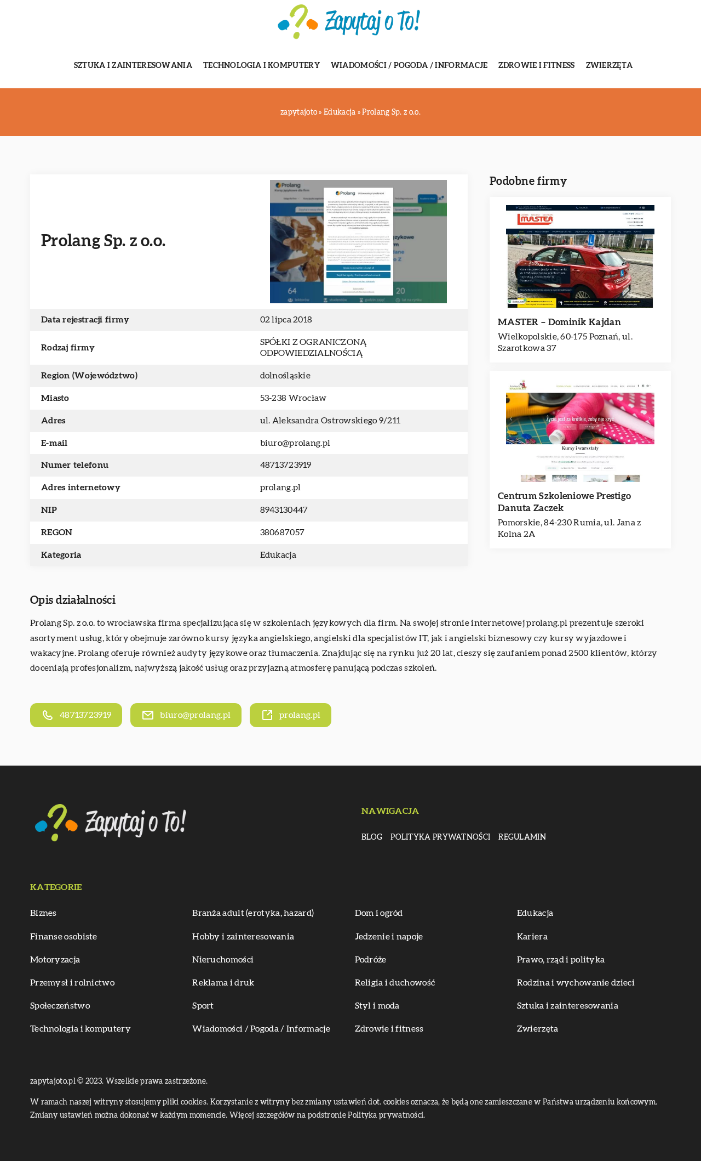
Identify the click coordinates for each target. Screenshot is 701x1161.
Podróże (371, 959)
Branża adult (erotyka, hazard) (253, 913)
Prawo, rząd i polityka (561, 959)
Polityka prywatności (440, 837)
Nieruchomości (223, 959)
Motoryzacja (55, 959)
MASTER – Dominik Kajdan (559, 322)
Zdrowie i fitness (536, 66)
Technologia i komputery (261, 66)
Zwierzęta (609, 66)
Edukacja (278, 555)
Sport (203, 1005)
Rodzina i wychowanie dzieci (576, 982)
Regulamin (522, 837)
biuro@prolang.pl (295, 443)
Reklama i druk (223, 982)
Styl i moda (377, 1005)
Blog (371, 837)
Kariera (532, 936)
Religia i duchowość (395, 982)
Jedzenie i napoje (389, 936)
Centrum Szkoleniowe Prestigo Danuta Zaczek (564, 502)
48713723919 (286, 465)
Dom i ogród (379, 913)
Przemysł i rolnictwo (72, 982)
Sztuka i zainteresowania (133, 66)
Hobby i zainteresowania (243, 936)
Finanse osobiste (63, 936)
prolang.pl (546, 623)
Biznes (43, 913)
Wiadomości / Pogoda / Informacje (409, 66)
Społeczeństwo (60, 1005)
